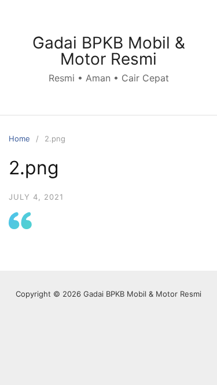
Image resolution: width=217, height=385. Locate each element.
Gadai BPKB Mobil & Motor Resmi (108, 51)
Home (19, 138)
